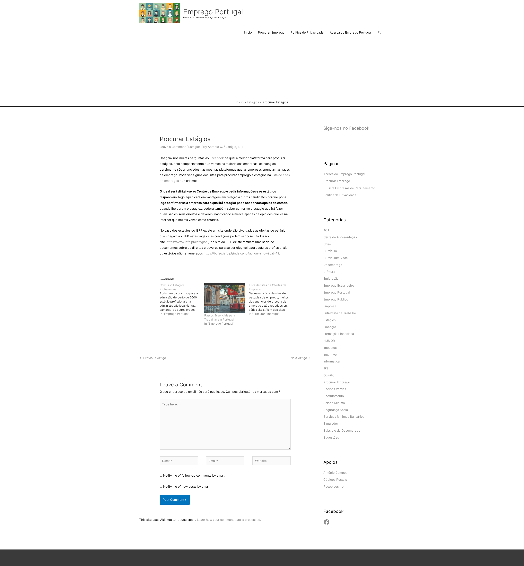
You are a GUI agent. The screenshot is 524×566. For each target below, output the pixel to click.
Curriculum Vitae (335, 258)
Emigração (331, 278)
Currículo (330, 251)
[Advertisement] (262, 69)
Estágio (231, 147)
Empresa (329, 306)
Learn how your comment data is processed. (229, 520)
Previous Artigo (153, 358)
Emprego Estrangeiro (338, 285)
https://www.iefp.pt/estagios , (188, 242)
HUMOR (329, 341)
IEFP (241, 147)
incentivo (330, 355)
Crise (327, 244)
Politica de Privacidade (307, 32)
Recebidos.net (333, 486)
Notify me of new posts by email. (186, 486)
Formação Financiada (338, 334)
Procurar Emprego (271, 32)
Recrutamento (333, 396)
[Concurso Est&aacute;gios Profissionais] (182, 299)
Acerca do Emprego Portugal (351, 32)
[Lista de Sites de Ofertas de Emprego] (271, 299)
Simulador (330, 423)
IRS (325, 368)
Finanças (329, 327)
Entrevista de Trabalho (339, 313)
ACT (326, 230)
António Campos (335, 473)
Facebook (217, 158)
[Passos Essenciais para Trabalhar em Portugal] (224, 298)
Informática (331, 361)
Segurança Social (336, 410)
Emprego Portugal (213, 11)
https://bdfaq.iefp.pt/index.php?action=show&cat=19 (241, 253)
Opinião (328, 375)
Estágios (253, 102)
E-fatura (329, 272)
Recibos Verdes (334, 389)
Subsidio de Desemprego (341, 430)
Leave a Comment (173, 147)
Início (248, 32)
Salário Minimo (334, 403)
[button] (380, 32)
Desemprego (332, 265)
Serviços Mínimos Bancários (343, 417)
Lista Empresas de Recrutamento (351, 188)
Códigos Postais (335, 480)
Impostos (330, 348)
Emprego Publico (335, 299)
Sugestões (331, 437)
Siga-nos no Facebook (346, 128)
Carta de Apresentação (340, 237)
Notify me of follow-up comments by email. (194, 475)
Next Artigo (300, 358)
